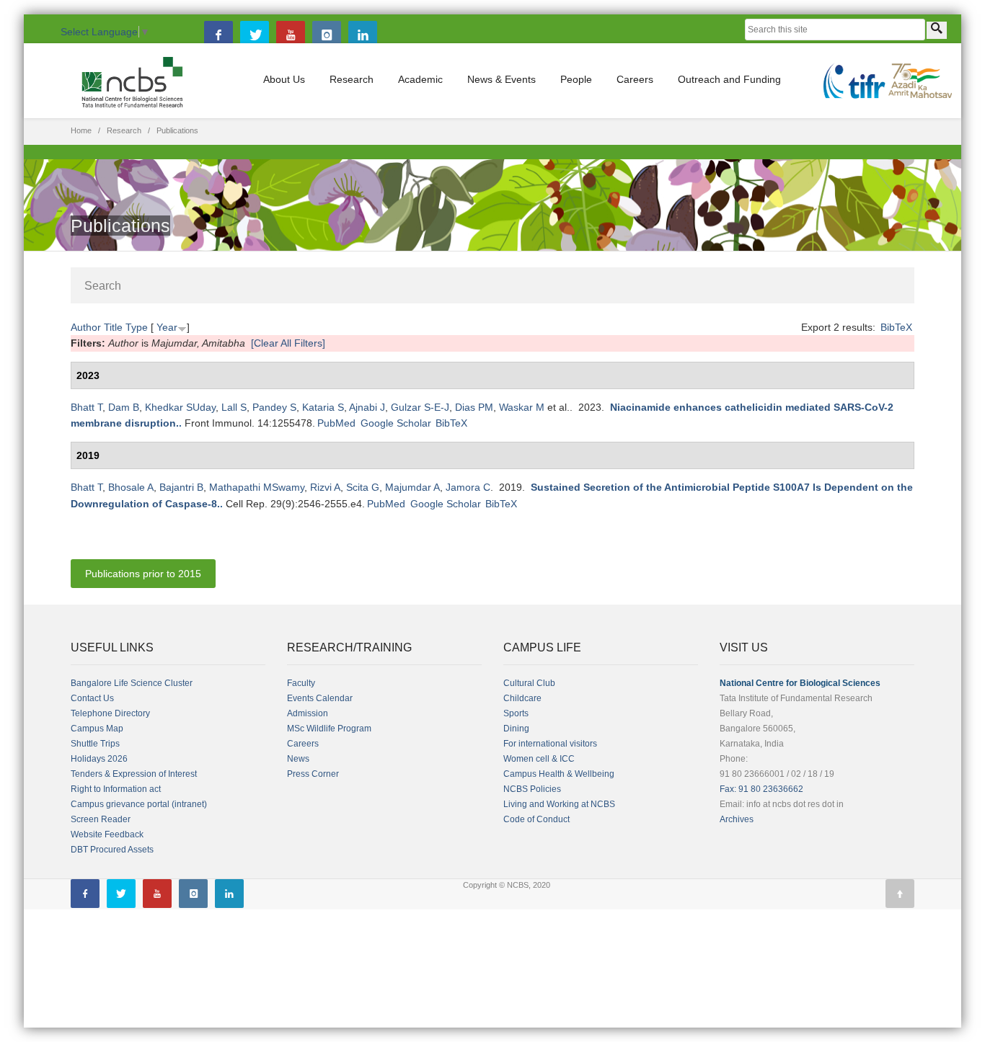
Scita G (362, 487)
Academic (420, 79)
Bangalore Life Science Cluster (132, 683)
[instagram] (326, 35)
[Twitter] (254, 35)
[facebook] (218, 35)
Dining (516, 728)
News (298, 759)
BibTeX (896, 327)
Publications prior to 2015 (143, 573)
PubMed (336, 423)
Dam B (123, 407)
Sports (516, 713)
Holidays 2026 (99, 759)
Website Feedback (107, 834)
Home (81, 130)
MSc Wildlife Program (329, 728)
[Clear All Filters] (288, 343)
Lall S (234, 407)
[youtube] (290, 35)
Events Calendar (320, 698)
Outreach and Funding (729, 79)
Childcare (522, 698)
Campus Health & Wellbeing (558, 774)
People (576, 79)
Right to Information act (116, 789)
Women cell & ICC (539, 759)
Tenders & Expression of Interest (134, 774)
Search (102, 286)
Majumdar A (412, 487)
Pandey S (274, 407)
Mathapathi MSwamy (256, 487)
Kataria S (323, 407)
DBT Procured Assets (112, 850)
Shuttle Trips (95, 744)
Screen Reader (101, 819)
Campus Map (97, 728)
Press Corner (313, 774)
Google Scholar (396, 423)
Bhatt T (86, 407)
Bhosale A (131, 487)
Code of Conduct (536, 819)
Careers (635, 79)
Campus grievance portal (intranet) (139, 804)
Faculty (301, 683)
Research (352, 79)
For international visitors (550, 744)
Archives (737, 819)
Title (113, 327)
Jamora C (468, 487)
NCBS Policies (532, 789)
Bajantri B (181, 487)
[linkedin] (362, 35)
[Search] (937, 30)
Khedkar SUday (180, 407)
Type (136, 327)
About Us (284, 79)
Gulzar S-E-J (420, 407)
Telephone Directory (110, 713)
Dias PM (474, 407)
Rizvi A (325, 487)
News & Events (501, 79)
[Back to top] (899, 893)
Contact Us (92, 698)
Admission (307, 713)
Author (86, 327)
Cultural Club (529, 683)
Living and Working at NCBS (559, 804)
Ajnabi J (367, 407)
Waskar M (521, 407)
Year (166, 327)
